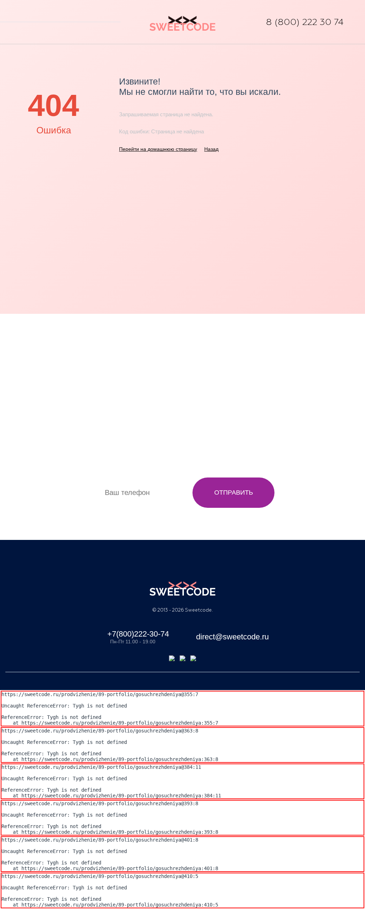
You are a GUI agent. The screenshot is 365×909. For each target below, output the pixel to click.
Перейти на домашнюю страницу (158, 149)
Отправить (233, 492)
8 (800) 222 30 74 (305, 22)
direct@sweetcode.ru (231, 636)
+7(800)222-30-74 (138, 633)
